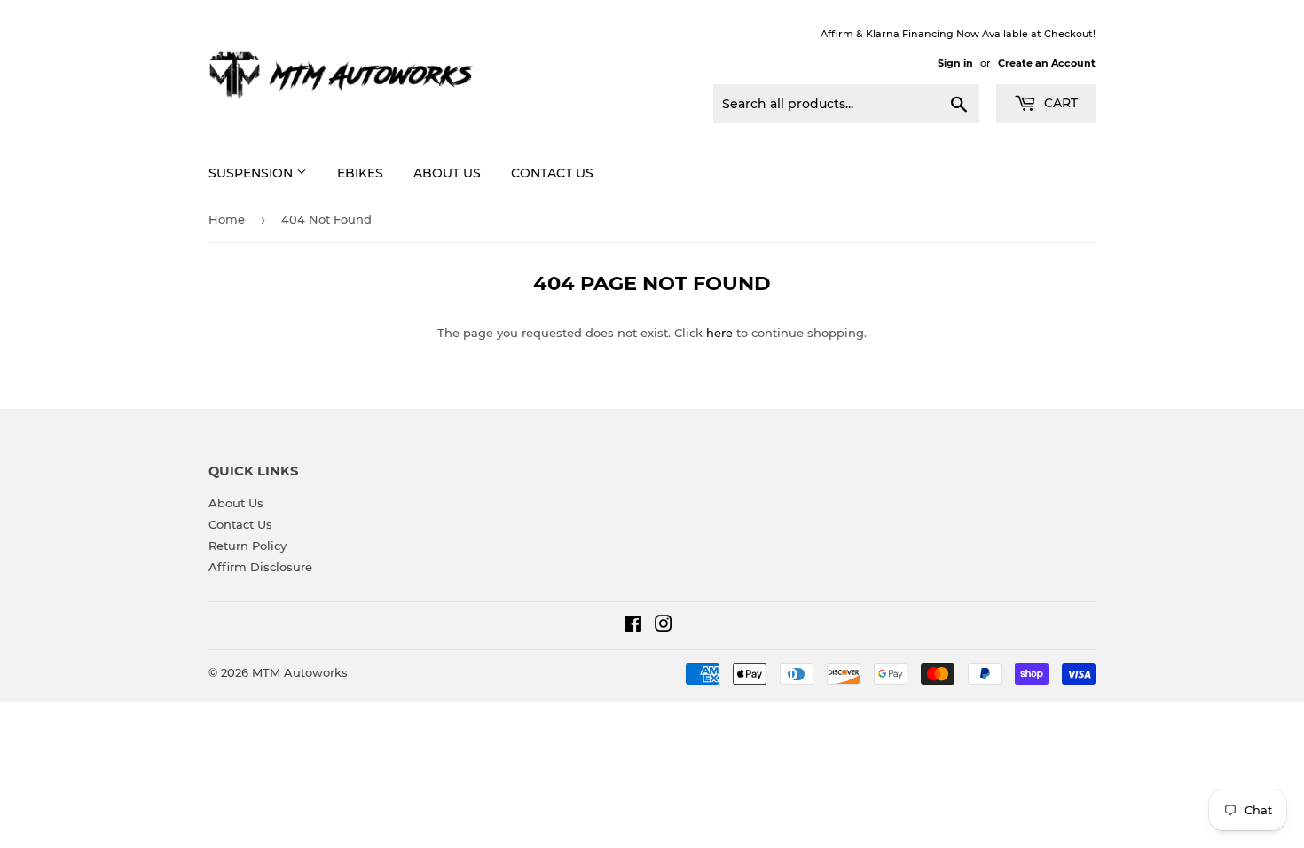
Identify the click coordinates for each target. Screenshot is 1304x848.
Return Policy (247, 545)
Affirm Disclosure (260, 567)
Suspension (252, 173)
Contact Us (552, 173)
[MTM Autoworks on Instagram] (663, 626)
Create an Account (1047, 63)
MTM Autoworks (300, 672)
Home (226, 219)
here (719, 333)
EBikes (360, 173)
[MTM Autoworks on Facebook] (633, 626)
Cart (1059, 103)
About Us (447, 173)
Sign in (955, 63)
